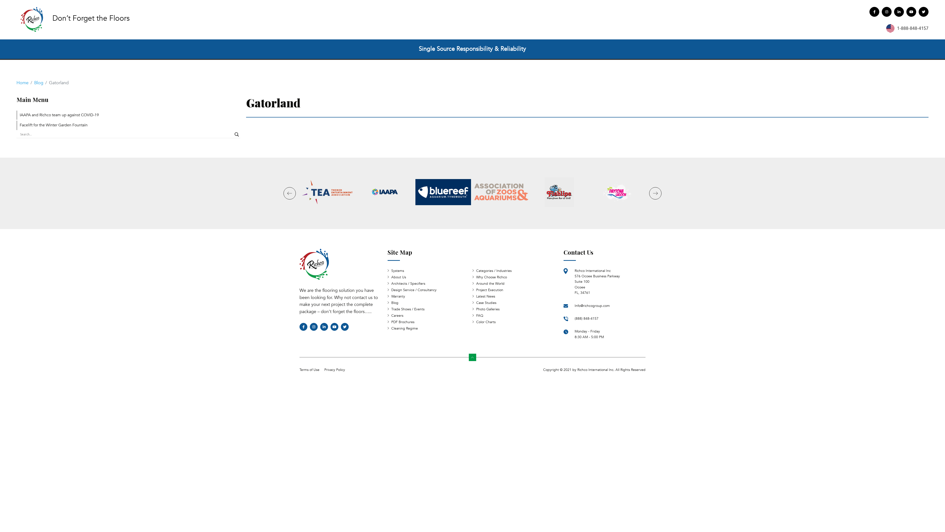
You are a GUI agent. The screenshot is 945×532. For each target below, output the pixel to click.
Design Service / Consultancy (414, 290)
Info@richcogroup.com (592, 305)
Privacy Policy (334, 369)
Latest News (485, 296)
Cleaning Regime (404, 328)
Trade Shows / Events (408, 309)
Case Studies (486, 302)
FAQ (479, 315)
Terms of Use (309, 369)
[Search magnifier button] (236, 134)
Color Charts (486, 322)
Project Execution (489, 290)
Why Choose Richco (491, 277)
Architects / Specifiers (408, 283)
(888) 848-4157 (586, 318)
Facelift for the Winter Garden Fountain (54, 125)
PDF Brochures (402, 322)
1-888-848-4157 (913, 28)
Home (22, 83)
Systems (397, 270)
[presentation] (290, 193)
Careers (397, 315)
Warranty (398, 296)
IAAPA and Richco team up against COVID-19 (59, 115)
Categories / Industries (494, 270)
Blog (38, 83)
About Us (398, 277)
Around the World (490, 283)
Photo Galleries (488, 309)
